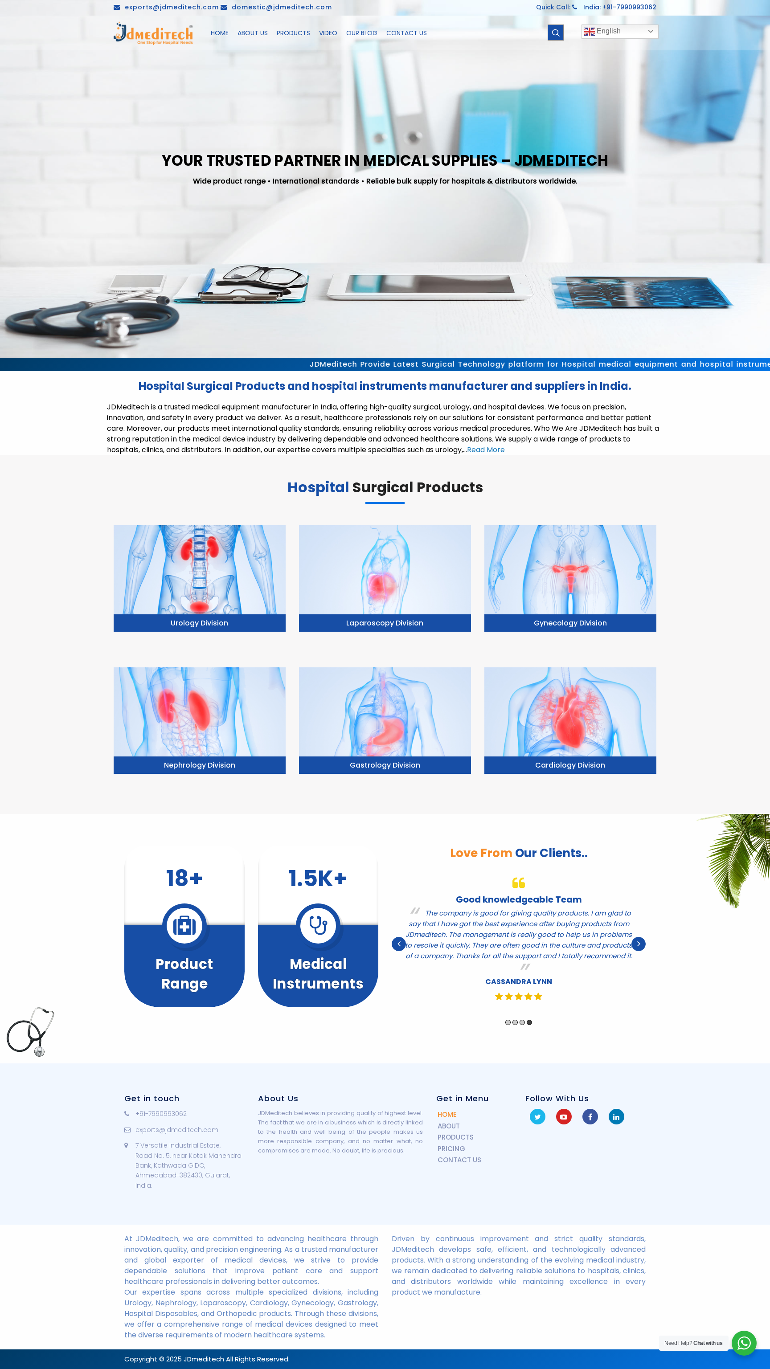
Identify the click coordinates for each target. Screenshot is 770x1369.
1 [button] (508, 1011)
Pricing (451, 1148)
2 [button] (515, 1011)
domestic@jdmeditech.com (282, 7)
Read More (486, 450)
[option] (518, 938)
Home (447, 1114)
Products (456, 1137)
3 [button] (522, 1011)
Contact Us (459, 1160)
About (449, 1126)
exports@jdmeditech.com (172, 7)
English (608, 31)
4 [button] (529, 1011)
